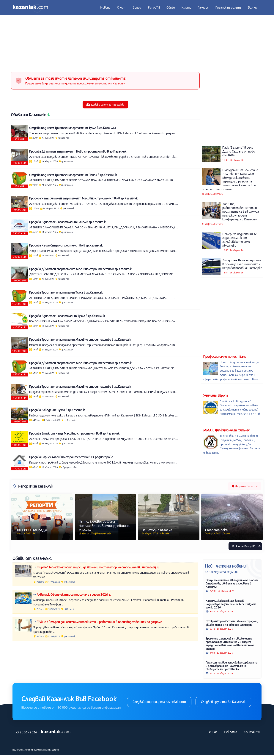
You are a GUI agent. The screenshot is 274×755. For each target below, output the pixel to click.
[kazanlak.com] (56, 732)
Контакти (252, 732)
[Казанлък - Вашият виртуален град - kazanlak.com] (30, 7)
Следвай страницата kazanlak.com (159, 702)
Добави (107, 104)
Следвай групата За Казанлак (223, 702)
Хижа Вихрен (52, 749)
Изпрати (245, 486)
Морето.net (29, 749)
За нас (213, 732)
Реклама (230, 732)
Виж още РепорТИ (244, 546)
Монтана (41, 749)
